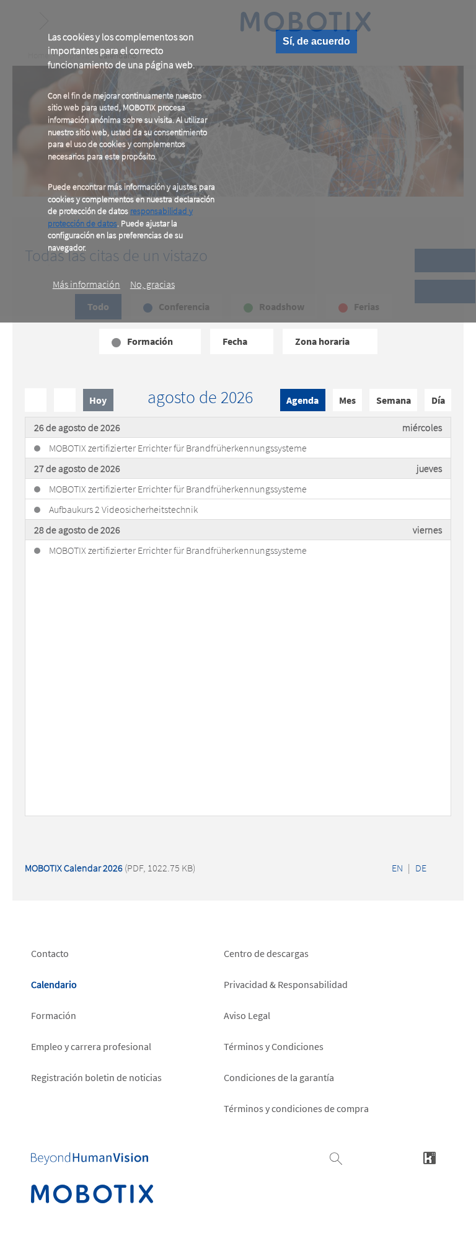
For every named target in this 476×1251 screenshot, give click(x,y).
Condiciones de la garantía (279, 1077)
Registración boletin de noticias (96, 1077)
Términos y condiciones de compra (296, 1108)
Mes (347, 400)
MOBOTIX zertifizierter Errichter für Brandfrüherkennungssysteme (178, 448)
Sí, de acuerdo (316, 41)
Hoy (98, 400)
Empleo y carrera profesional (91, 1046)
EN (397, 867)
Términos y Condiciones (274, 1046)
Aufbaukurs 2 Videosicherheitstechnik (123, 509)
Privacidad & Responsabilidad (286, 984)
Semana (393, 400)
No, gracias (152, 284)
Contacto (50, 953)
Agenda (302, 400)
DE (420, 867)
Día (438, 400)
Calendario (54, 984)
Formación (53, 1015)
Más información (86, 284)
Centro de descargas (266, 953)
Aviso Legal (247, 1015)
